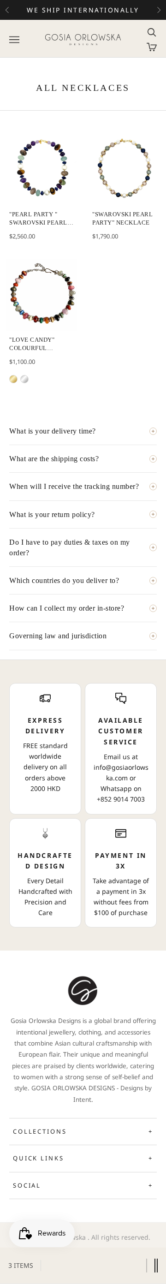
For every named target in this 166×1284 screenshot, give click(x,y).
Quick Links (83, 1158)
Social (83, 1185)
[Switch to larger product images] (146, 1265)
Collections (83, 1131)
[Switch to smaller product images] (156, 1265)
